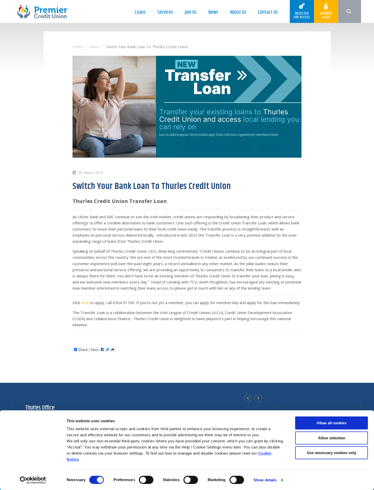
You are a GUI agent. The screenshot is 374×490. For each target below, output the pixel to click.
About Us (238, 12)
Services (165, 12)
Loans (140, 12)
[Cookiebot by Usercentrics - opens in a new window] (33, 480)
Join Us (191, 12)
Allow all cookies (332, 423)
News (213, 12)
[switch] (146, 480)
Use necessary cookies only (331, 453)
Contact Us (268, 12)
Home (78, 46)
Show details (265, 480)
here (85, 302)
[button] (349, 11)
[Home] (42, 11)
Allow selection (331, 438)
